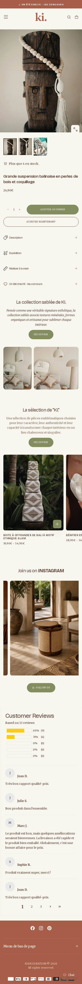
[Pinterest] (49, 928)
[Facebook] (32, 928)
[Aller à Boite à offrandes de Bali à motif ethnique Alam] (33, 492)
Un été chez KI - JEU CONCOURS (43, 4)
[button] (5, 16)
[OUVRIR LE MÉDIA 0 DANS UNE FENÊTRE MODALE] (75, 129)
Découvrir (41, 334)
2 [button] (32, 907)
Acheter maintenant (41, 221)
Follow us (43, 687)
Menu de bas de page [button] (19, 946)
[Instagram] (41, 928)
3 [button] (41, 907)
